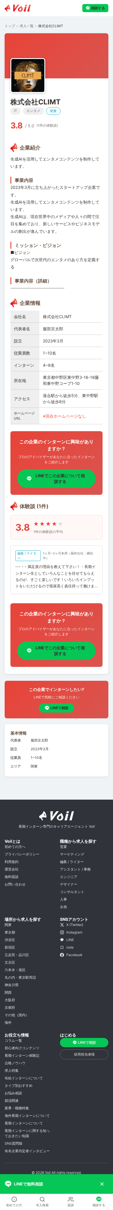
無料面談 (12, 877)
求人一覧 (27, 26)
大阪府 (10, 1000)
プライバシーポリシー (22, 854)
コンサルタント (72, 892)
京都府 (10, 1007)
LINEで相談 (59, 708)
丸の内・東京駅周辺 (20, 977)
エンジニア (68, 877)
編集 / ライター (72, 861)
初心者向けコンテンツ (22, 1048)
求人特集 (12, 1070)
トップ (10, 26)
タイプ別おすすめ (18, 1085)
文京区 (10, 962)
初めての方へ (15, 846)
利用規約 (12, 861)
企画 (63, 907)
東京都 (10, 932)
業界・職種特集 (17, 1108)
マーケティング (72, 854)
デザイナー (68, 884)
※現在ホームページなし (64, 416)
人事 (63, 899)
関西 (8, 992)
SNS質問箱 (13, 1143)
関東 (8, 925)
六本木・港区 (15, 970)
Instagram (74, 932)
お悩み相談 (13, 1093)
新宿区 (10, 947)
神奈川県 (12, 985)
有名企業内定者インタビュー (27, 1151)
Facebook (74, 955)
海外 (8, 1022)
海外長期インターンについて (27, 1115)
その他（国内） (17, 1015)
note (70, 947)
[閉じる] (102, 1184)
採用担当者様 (84, 1054)
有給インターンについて (24, 1078)
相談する (98, 8)
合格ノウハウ (15, 1063)
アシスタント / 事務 (75, 869)
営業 (63, 846)
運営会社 (12, 869)
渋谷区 (10, 940)
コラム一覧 (13, 1040)
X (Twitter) (74, 925)
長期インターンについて (24, 1123)
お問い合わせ (15, 884)
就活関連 (12, 1100)
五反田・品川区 (17, 955)
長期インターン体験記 (22, 1055)
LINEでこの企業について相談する (60, 478)
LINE (70, 940)
